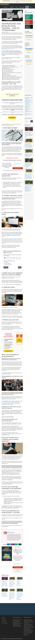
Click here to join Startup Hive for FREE (16, 0)
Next (20, 267)
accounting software (13, 234)
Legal (16, 7)
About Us (3, 617)
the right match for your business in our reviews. (14, 240)
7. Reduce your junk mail (7, 74)
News (31, 7)
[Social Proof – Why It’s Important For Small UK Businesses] (20, 579)
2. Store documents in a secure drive (9, 69)
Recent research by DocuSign (7, 52)
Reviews (5, 7)
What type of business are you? (9, 260)
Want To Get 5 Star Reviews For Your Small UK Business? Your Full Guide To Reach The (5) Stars (12, 596)
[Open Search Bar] (34, 7)
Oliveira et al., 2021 (10, 48)
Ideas (27, 7)
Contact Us (4, 618)
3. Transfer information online (8, 70)
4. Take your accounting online (8, 71)
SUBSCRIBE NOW (17, 168)
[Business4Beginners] (4, 4)
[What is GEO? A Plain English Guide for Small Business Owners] (29, 161)
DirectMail (3, 327)
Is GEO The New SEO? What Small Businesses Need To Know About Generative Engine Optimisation (20, 596)
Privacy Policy (19, 170)
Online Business (21, 7)
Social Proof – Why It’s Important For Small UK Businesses (19, 583)
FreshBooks (15, 238)
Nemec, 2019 (4, 370)
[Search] (31, 121)
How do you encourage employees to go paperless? (11, 78)
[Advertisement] (29, 79)
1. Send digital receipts (6, 68)
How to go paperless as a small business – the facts (11, 79)
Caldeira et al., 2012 (14, 472)
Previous (5, 267)
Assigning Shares (28, 104)
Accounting (12, 7)
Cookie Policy (4, 621)
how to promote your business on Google (9, 317)
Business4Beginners (11, 532)
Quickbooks (11, 238)
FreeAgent (6, 238)
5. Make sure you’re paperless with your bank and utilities (12, 72)
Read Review (29, 39)
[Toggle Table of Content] (21, 66)
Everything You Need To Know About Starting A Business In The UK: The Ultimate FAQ (29, 134)
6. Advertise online (6, 73)
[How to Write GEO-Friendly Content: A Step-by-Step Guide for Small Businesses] (12, 579)
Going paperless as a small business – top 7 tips (10, 67)
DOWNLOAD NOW (17, 567)
